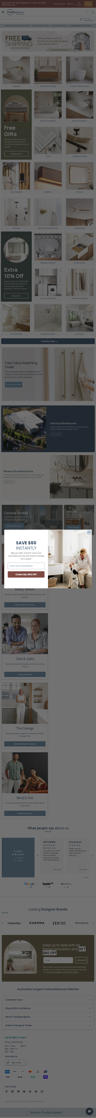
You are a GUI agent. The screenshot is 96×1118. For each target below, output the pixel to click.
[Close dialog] (89, 532)
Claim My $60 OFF (26, 574)
